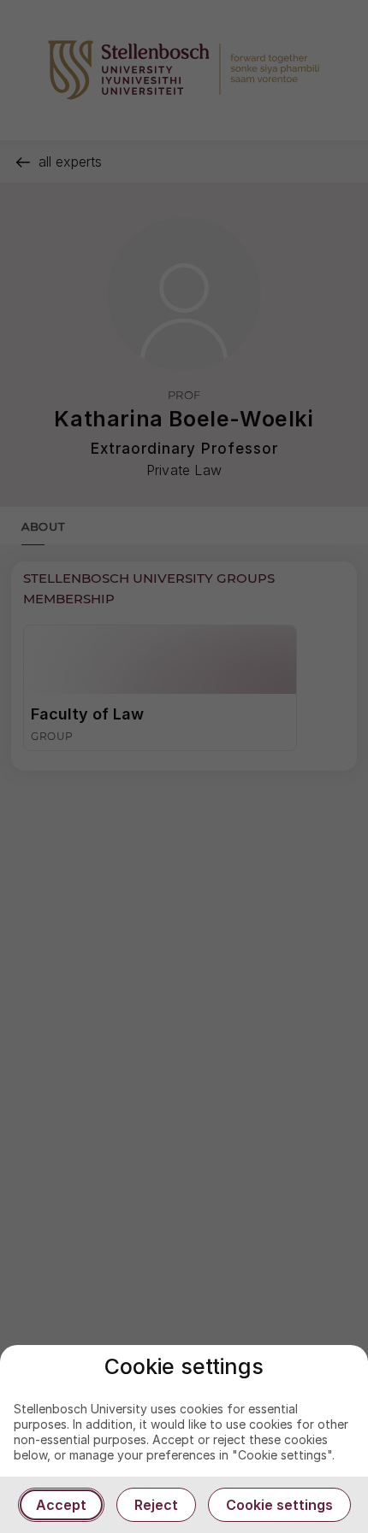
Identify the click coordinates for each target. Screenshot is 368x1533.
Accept (61, 1504)
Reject (156, 1504)
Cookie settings (279, 1504)
